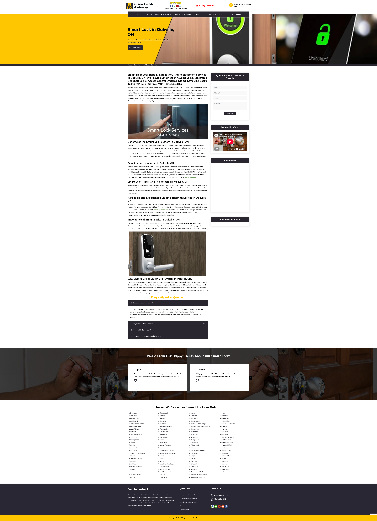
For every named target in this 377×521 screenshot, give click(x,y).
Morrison (163, 448)
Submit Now (230, 114)
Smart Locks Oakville (149, 65)
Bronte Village (226, 456)
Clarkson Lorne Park (228, 424)
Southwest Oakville (135, 458)
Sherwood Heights (135, 467)
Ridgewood (164, 413)
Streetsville (133, 451)
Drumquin (194, 469)
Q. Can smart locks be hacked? (142, 303)
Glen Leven (194, 434)
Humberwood (195, 421)
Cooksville (225, 418)
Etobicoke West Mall (198, 451)
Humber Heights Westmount (200, 426)
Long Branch (164, 477)
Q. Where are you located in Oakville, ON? (146, 336)
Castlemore (225, 448)
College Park (225, 421)
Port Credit (164, 429)
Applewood (225, 469)
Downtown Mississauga (199, 474)
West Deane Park (135, 426)
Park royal (163, 434)
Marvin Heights (165, 469)
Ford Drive (194, 442)
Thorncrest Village (135, 434)
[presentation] (126, 378)
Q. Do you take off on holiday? (142, 324)
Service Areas (184, 509)
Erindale (193, 458)
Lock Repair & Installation (215, 14)
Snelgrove (132, 461)
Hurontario (194, 418)
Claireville (224, 432)
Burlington (224, 453)
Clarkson (224, 426)
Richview (163, 416)
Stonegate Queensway (137, 453)
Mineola (162, 456)
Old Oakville (164, 437)
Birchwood (225, 467)
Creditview (225, 416)
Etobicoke (194, 453)
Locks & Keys (236, 14)
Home (138, 14)
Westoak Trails (134, 418)
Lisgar (193, 413)
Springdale (132, 456)
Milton (162, 461)
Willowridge (133, 413)
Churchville (225, 434)
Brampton (224, 461)
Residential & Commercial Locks (187, 14)
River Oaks (132, 477)
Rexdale (162, 418)
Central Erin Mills (227, 442)
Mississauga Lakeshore (168, 453)
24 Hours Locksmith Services (157, 14)
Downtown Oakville (197, 472)
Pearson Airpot (165, 432)
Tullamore (132, 432)
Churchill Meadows (227, 437)
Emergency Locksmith (188, 495)
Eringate (193, 456)
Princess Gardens (166, 426)
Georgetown (195, 440)
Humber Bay (195, 429)
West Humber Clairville (137, 424)
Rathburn (163, 424)
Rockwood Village (135, 474)
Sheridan (132, 472)
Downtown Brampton (198, 477)
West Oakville (134, 421)
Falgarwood (195, 445)
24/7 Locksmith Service (188, 498)
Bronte (223, 458)
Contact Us (184, 506)
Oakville (137, 65)
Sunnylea (132, 445)
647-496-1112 (239, 7)
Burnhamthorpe (226, 451)
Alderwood (225, 472)
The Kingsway (134, 440)
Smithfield (132, 464)
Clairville (224, 429)
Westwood (133, 416)
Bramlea (224, 464)
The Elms (132, 442)
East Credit (194, 467)
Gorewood (194, 432)
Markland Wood (165, 472)
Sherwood (132, 469)
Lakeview (194, 416)
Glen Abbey (195, 437)
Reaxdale (163, 421)
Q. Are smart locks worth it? (141, 330)
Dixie (223, 413)
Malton (162, 474)
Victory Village (134, 429)
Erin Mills (194, 461)
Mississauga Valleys (167, 451)
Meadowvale (164, 467)
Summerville (133, 448)
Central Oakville (226, 440)
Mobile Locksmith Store (188, 502)
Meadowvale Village (167, 464)
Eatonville (194, 464)
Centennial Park (226, 445)
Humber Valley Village (198, 424)
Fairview (193, 448)
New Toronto (164, 442)
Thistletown (133, 437)
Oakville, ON (220, 499)
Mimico (162, 458)
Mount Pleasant (165, 445)
